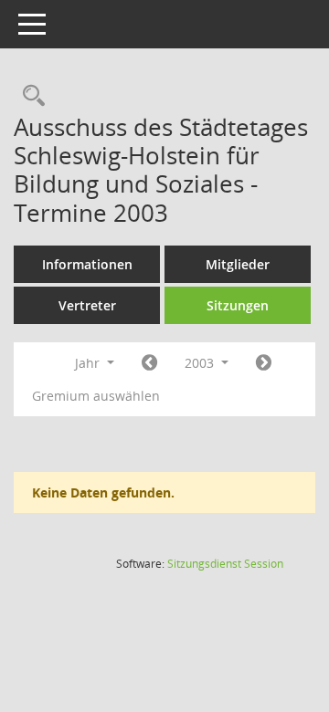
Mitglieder (238, 264)
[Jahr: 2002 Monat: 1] (149, 363)
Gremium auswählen (96, 395)
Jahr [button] (89, 363)
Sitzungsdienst (225, 563)
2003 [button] (201, 363)
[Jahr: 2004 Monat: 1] (263, 363)
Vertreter (87, 305)
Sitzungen (238, 305)
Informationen (87, 264)
